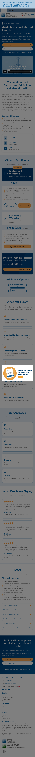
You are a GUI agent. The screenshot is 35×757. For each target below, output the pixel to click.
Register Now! (24, 6)
